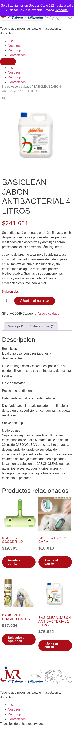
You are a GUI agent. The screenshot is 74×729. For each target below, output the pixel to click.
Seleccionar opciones (17, 639)
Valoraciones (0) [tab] (42, 326)
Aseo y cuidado (21, 86)
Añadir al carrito (34, 300)
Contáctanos (17, 55)
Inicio (11, 41)
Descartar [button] (61, 10)
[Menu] (8, 61)
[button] (4, 98)
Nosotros (14, 45)
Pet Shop (14, 50)
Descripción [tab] (16, 326)
